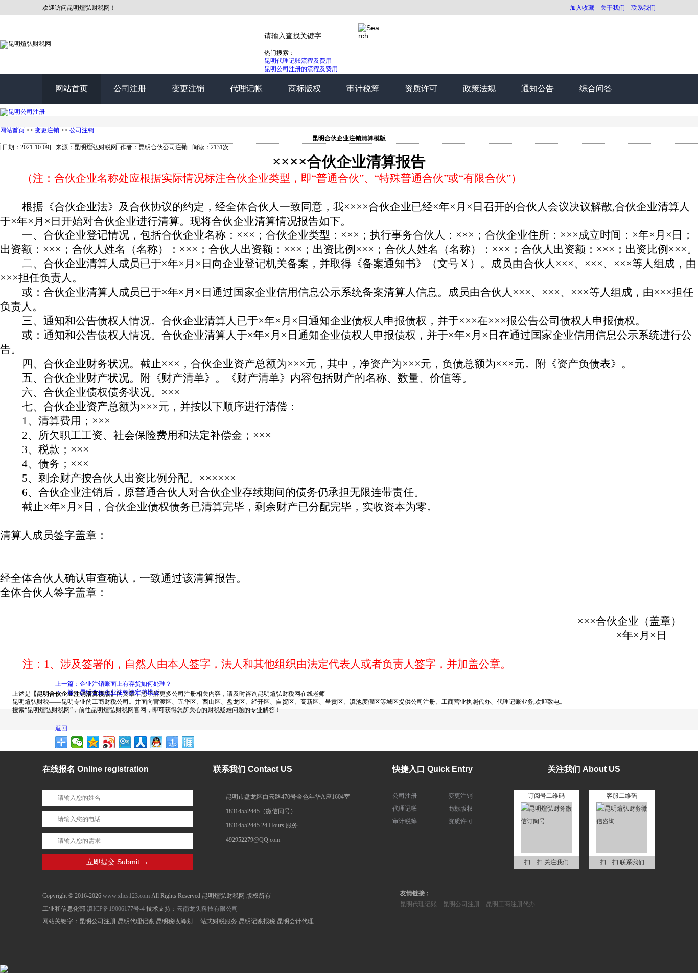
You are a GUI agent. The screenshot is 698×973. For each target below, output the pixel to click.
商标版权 (304, 88)
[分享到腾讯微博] (125, 742)
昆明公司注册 (461, 904)
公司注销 (81, 130)
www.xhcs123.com (126, 895)
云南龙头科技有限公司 (207, 908)
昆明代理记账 (418, 904)
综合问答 (595, 88)
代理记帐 (246, 88)
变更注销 (188, 88)
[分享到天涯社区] (188, 742)
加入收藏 (582, 7)
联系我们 (643, 7)
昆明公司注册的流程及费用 (301, 69)
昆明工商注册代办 (510, 904)
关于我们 (612, 7)
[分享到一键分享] (172, 742)
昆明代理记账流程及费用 (298, 60)
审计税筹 (362, 88)
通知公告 (537, 88)
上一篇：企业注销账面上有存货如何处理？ (113, 683)
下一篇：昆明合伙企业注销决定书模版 (107, 692)
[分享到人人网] (140, 742)
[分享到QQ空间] (93, 742)
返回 (61, 728)
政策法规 (479, 88)
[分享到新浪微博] (109, 742)
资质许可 (421, 88)
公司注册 (129, 88)
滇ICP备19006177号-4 (116, 908)
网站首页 (71, 88)
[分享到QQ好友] (156, 742)
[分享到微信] (77, 742)
